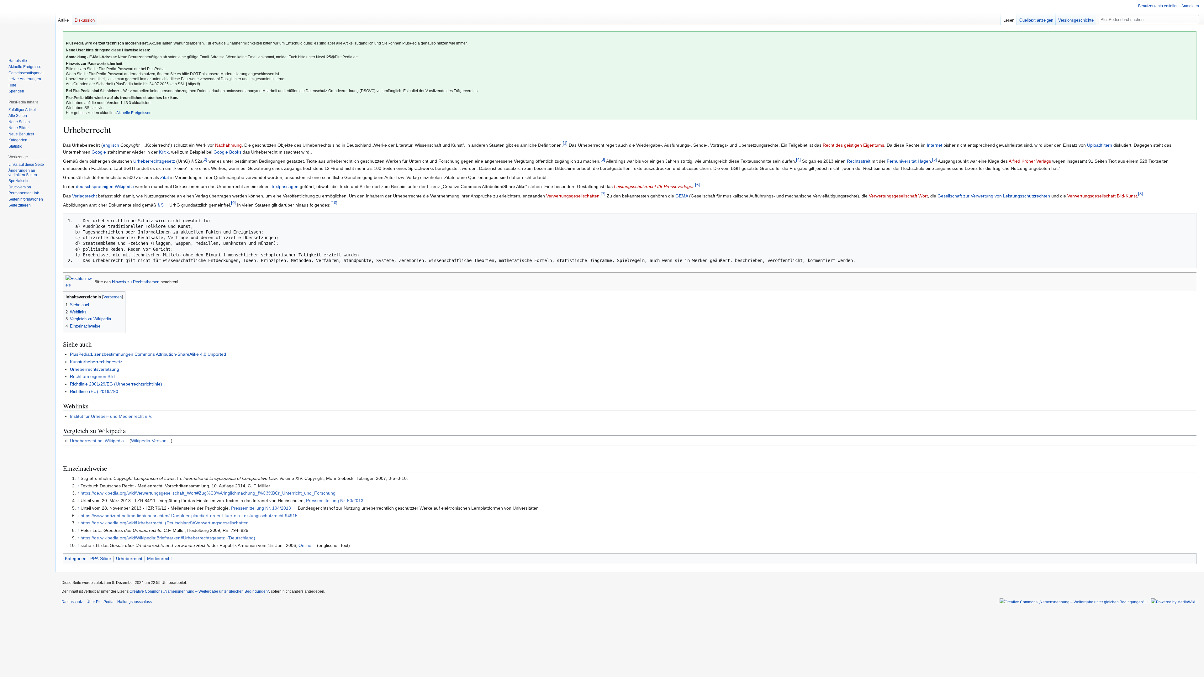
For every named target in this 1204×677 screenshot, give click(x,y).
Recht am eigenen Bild (92, 376)
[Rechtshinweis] (79, 281)
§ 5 (160, 204)
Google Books (227, 152)
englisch (111, 145)
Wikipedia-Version (148, 440)
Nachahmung (228, 145)
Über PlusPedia (100, 602)
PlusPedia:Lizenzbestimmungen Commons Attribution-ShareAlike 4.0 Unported (148, 354)
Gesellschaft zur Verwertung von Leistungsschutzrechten (993, 195)
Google (99, 152)
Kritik (164, 152)
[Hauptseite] (28, 25)
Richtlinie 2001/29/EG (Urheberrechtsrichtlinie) (116, 383)
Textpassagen (284, 186)
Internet (934, 145)
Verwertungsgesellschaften (572, 195)
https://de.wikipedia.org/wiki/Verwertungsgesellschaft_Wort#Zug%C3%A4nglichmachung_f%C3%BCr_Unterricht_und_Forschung (208, 493)
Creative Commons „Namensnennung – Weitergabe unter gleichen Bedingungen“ (199, 591)
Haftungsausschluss (134, 602)
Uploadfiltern (1099, 145)
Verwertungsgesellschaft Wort (898, 195)
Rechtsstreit (858, 161)
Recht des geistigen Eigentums (853, 145)
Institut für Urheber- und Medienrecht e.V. (111, 416)
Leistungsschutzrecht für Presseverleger (654, 186)
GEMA (681, 195)
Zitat (164, 177)
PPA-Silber (100, 558)
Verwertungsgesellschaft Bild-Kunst (1102, 195)
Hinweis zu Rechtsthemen (135, 282)
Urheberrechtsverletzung (94, 369)
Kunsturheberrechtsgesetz (96, 361)
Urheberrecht (129, 558)
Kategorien (76, 558)
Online (304, 545)
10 (333, 203)
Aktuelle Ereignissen (133, 113)
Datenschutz (72, 602)
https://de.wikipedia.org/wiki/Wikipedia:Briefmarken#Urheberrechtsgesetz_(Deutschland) (168, 537)
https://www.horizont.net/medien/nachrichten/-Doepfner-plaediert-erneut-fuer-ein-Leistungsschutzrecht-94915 (189, 515)
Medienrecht (159, 558)
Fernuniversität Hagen (909, 161)
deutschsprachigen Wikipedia (105, 186)
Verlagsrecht (84, 195)
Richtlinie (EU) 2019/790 (94, 391)
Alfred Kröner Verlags (1030, 161)
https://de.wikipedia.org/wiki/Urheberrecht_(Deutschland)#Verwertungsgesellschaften (165, 522)
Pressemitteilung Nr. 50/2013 (334, 500)
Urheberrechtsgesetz (154, 161)
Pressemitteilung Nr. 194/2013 (261, 508)
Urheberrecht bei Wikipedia (97, 440)
